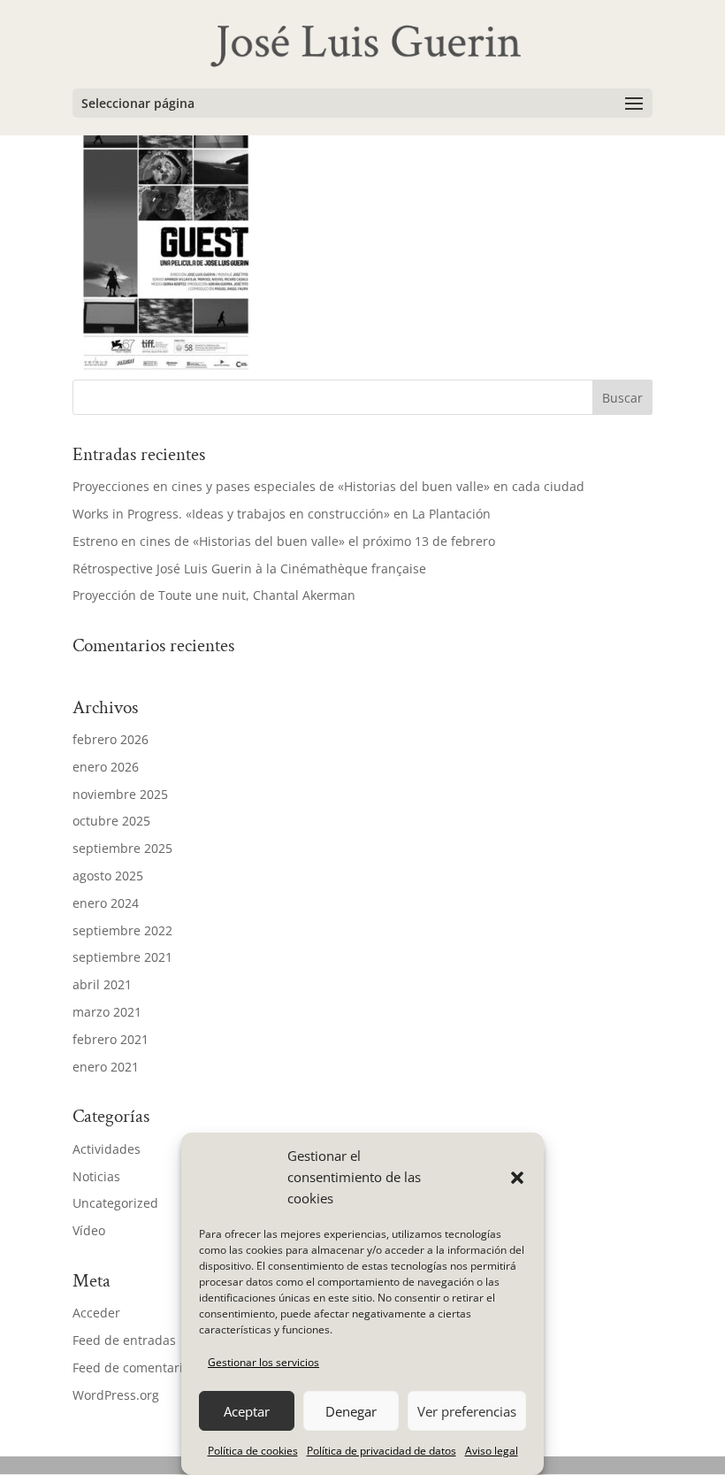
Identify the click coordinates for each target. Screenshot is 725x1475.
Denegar (351, 1411)
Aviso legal (491, 1450)
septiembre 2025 (122, 848)
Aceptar (247, 1411)
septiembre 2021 (122, 957)
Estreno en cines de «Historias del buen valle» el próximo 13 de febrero (283, 541)
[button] (517, 1178)
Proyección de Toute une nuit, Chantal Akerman (213, 595)
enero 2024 (105, 903)
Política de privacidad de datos (381, 1450)
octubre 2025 (111, 820)
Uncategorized (115, 1203)
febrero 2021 (110, 1039)
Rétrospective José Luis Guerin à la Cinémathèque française (249, 568)
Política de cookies (253, 1450)
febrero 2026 (110, 739)
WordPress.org (115, 1395)
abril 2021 (102, 984)
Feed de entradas (124, 1340)
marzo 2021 (106, 1011)
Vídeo (88, 1230)
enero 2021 (105, 1066)
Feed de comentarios (134, 1367)
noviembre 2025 (120, 794)
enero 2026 (105, 766)
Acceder (96, 1312)
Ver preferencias (466, 1411)
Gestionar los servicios (263, 1362)
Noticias (96, 1176)
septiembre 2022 (122, 930)
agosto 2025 (107, 875)
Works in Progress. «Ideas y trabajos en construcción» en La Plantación (281, 513)
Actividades (106, 1149)
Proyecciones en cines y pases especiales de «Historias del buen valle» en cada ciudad (328, 486)
